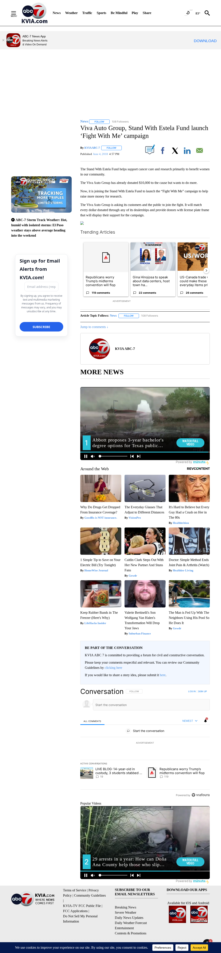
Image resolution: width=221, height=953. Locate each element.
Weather (71, 13)
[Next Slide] (206, 270)
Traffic (87, 13)
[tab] (92, 721)
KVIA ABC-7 (92, 147)
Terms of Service (74, 890)
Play (135, 13)
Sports (101, 13)
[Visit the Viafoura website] (200, 795)
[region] (145, 743)
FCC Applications (75, 911)
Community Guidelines (90, 895)
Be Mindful (119, 13)
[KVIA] (34, 13)
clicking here (113, 667)
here (163, 675)
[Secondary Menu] (16, 13)
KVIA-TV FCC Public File (82, 906)
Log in (192, 691)
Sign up (202, 691)
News (57, 13)
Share (147, 13)
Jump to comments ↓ (94, 327)
